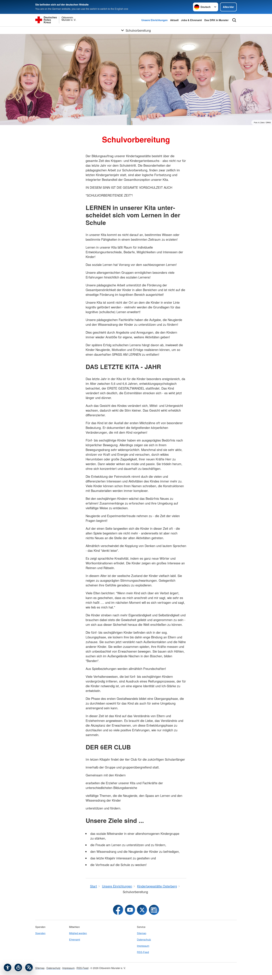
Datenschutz (144, 939)
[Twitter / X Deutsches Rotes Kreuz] (142, 910)
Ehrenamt (74, 939)
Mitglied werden (78, 933)
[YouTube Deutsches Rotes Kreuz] (130, 910)
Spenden (40, 933)
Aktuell (174, 20)
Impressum (143, 946)
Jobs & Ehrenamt (191, 20)
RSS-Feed (143, 952)
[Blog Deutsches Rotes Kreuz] (154, 910)
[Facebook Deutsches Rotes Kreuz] (118, 910)
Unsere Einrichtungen (154, 20)
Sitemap (141, 933)
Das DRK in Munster (216, 20)
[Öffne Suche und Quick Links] (234, 20)
